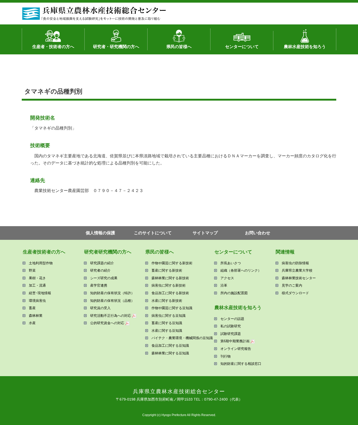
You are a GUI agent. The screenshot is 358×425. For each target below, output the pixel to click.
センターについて (242, 46)
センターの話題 (232, 319)
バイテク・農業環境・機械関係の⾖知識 (182, 338)
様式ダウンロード (295, 293)
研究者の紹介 (100, 270)
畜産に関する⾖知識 (166, 323)
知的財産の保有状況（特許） (112, 293)
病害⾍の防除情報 (295, 263)
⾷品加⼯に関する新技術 (170, 293)
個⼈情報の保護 (100, 233)
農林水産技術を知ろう (305, 46)
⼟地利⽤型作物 (41, 263)
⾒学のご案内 (292, 285)
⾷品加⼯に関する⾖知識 (170, 346)
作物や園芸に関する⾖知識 (171, 308)
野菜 (32, 270)
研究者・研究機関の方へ (116, 46)
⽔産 (32, 323)
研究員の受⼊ (100, 308)
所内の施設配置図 (234, 293)
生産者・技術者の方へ (53, 46)
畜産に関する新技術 (166, 270)
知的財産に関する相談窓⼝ (240, 364)
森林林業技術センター (299, 278)
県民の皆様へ (179, 46)
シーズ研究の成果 (103, 278)
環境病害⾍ (37, 301)
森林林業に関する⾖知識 (170, 353)
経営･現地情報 (40, 293)
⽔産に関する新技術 (166, 301)
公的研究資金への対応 (107, 323)
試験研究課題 (230, 334)
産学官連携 (98, 285)
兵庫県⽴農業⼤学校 (297, 270)
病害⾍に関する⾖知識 (168, 316)
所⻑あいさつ (230, 263)
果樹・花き (37, 278)
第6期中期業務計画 (234, 341)
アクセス (227, 278)
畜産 (32, 308)
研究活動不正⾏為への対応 (110, 316)
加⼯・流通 (37, 285)
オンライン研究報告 (235, 349)
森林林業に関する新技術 (170, 278)
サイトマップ (205, 233)
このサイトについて (153, 233)
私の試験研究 (230, 326)
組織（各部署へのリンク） (240, 270)
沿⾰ (223, 285)
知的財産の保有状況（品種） (112, 301)
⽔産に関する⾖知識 (166, 331)
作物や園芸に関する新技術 (171, 263)
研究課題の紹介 (102, 263)
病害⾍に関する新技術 (168, 285)
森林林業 (35, 316)
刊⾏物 (225, 356)
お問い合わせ (257, 233)
